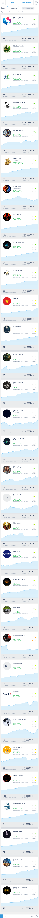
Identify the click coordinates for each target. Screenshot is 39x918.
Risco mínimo (26, 12)
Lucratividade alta (14, 12)
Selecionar (14, 8)
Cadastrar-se (26, 3)
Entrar (13, 3)
